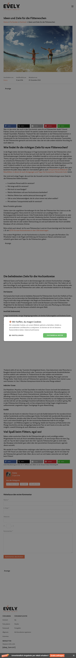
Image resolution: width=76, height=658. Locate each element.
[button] (38, 655)
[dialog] (38, 329)
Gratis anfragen (57, 656)
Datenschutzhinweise (32, 330)
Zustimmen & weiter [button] (55, 335)
